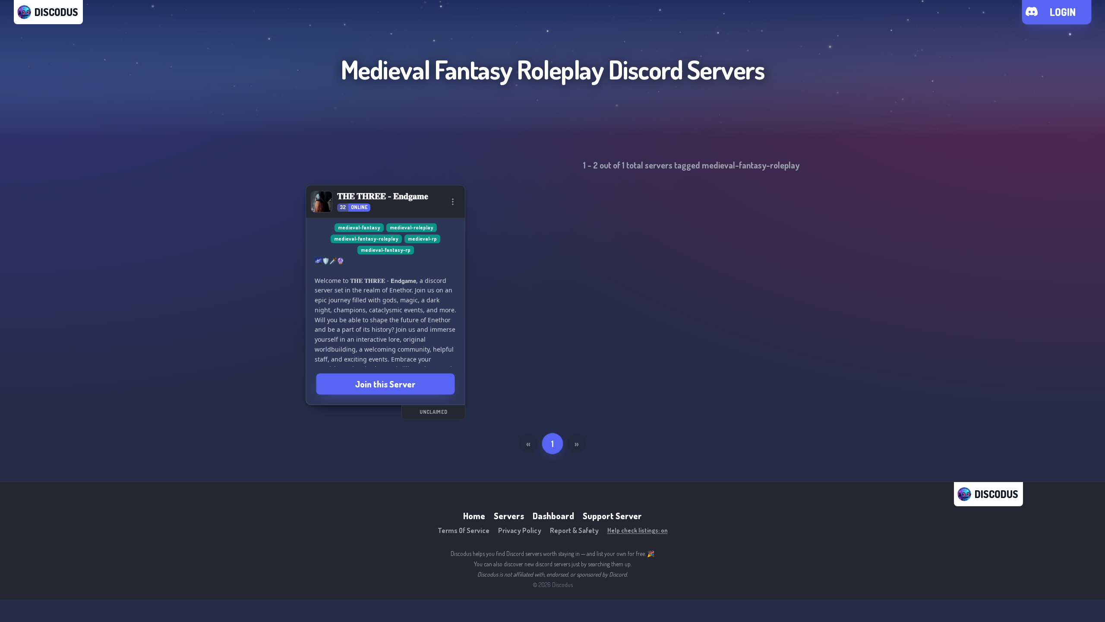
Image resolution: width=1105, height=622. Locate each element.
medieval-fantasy (359, 227)
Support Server (612, 515)
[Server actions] (453, 202)
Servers (509, 515)
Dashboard (553, 515)
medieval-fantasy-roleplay (366, 238)
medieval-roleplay (411, 227)
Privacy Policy (519, 530)
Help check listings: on (637, 530)
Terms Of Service (463, 530)
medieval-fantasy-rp (385, 250)
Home (474, 515)
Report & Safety (574, 530)
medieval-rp (422, 238)
